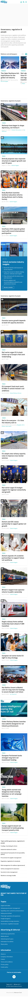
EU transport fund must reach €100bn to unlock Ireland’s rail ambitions (13, 388)
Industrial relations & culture (8, 849)
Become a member (8, 287)
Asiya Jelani (8, 426)
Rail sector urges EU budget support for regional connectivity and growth (14, 489)
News (3, 156)
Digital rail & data (5, 905)
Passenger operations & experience (10, 916)
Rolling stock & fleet (6, 913)
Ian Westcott (13, 694)
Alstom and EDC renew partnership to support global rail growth (14, 523)
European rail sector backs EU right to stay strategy (13, 656)
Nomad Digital (4, 81)
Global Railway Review (15, 393)
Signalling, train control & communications (12, 910)
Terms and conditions (7, 962)
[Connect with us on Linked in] (14, 976)
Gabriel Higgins (15, 165)
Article (3, 123)
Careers (3, 959)
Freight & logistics (6, 918)
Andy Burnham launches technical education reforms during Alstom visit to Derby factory (12, 195)
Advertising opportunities (8, 933)
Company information (7, 956)
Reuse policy (4, 944)
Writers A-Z (17, 984)
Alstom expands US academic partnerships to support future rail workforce (13, 557)
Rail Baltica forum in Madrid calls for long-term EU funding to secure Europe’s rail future (13, 689)
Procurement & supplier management (11, 858)
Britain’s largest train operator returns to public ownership (13, 590)
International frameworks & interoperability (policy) (13, 853)
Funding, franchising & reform (9, 846)
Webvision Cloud (18, 992)
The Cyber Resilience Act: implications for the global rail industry (10, 75)
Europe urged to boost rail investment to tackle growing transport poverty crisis (13, 827)
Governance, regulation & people (10, 924)
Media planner (5, 936)
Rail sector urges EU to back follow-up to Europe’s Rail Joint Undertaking (13, 354)
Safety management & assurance (10, 869)
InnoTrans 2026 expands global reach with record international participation (13, 231)
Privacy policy (4, 964)
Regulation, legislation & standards (10, 861)
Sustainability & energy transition (10, 921)
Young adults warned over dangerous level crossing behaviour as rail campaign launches (12, 792)
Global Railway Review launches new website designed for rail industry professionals (14, 723)
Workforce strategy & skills (8, 875)
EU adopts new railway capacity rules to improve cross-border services (13, 455)
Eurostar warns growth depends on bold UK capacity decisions (14, 321)
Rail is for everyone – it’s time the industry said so (13, 421)
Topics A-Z (9, 984)
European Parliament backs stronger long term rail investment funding (12, 757)
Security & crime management (9, 872)
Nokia (23, 83)
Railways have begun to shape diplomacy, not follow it (13, 126)
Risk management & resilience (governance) (13, 865)
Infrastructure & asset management (10, 908)
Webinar (3, 70)
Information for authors (7, 941)
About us (3, 954)
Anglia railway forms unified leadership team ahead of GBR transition (13, 623)
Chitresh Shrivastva (16, 130)
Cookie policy (4, 967)
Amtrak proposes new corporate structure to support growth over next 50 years (14, 160)
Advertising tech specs (7, 939)
